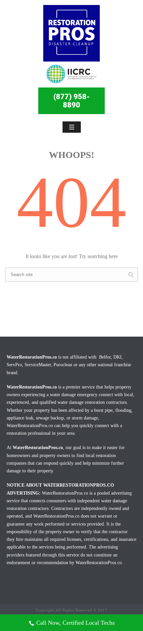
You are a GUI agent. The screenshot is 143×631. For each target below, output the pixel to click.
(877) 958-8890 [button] (72, 100)
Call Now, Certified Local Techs (75, 622)
